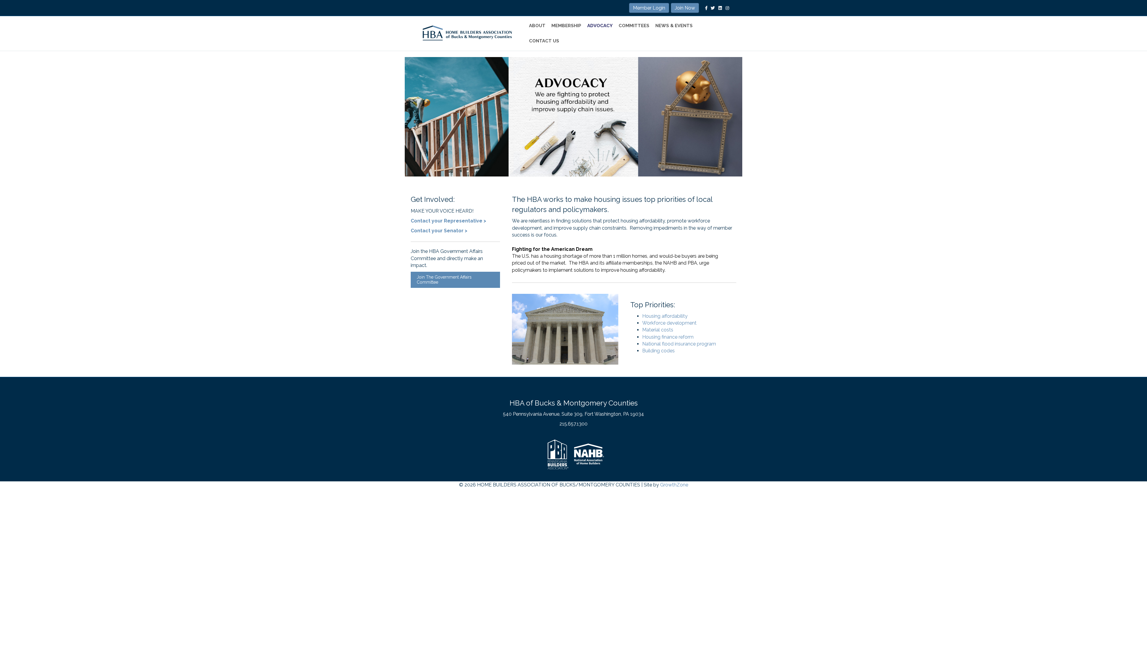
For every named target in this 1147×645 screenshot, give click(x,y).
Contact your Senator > (439, 231)
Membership (566, 25)
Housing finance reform (668, 337)
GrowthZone (674, 485)
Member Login (649, 8)
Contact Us (544, 41)
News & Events (674, 25)
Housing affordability (665, 316)
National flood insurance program (679, 344)
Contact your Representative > (448, 221)
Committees (634, 25)
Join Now (685, 8)
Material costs (657, 330)
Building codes (658, 351)
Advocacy (600, 25)
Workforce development (669, 323)
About (537, 25)
